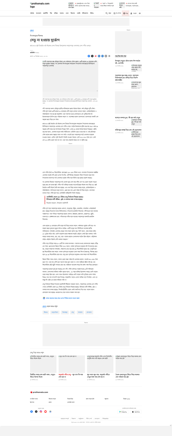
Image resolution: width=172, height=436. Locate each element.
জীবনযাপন (85, 13)
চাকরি (78, 13)
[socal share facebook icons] (89, 57)
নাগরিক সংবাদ (34, 399)
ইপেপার (32, 402)
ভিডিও (92, 13)
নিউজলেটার (105, 419)
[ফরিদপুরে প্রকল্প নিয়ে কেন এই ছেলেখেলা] (136, 134)
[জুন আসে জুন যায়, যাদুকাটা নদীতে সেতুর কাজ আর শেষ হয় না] (100, 364)
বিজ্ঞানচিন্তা (70, 399)
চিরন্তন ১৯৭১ (126, 399)
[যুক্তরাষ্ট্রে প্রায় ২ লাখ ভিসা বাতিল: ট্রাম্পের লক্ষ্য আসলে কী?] (71, 5)
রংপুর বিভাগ (55, 312)
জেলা (32, 31)
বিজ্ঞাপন (74, 419)
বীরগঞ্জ (45, 312)
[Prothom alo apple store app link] (136, 412)
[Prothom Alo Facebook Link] (32, 412)
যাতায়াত (80, 312)
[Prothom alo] (42, 5)
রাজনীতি (45, 13)
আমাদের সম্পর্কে (65, 419)
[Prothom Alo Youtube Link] (46, 412)
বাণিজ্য (56, 13)
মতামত (62, 13)
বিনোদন (73, 13)
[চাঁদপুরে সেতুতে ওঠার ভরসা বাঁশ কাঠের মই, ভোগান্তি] (136, 67)
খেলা (67, 13)
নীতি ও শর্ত (89, 419)
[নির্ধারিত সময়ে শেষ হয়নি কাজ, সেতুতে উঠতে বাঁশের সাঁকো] (43, 364)
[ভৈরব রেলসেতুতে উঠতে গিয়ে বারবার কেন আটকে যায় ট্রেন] (129, 364)
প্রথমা (50, 402)
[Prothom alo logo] (39, 393)
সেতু (73, 312)
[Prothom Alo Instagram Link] (41, 412)
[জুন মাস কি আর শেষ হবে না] (72, 364)
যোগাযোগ (89, 312)
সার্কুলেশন (81, 419)
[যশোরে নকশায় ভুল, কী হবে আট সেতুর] (136, 122)
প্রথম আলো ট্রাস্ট (90, 399)
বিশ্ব (51, 13)
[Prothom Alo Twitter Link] (37, 412)
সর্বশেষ (32, 13)
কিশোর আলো (52, 399)
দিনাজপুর (64, 312)
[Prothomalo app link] (123, 412)
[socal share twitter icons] (92, 57)
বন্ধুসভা (106, 399)
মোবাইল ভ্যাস (71, 402)
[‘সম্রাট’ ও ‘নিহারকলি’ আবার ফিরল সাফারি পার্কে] (97, 5)
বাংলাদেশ (38, 13)
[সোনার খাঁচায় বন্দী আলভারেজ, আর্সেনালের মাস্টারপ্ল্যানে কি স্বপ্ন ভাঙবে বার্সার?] (122, 5)
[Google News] (50, 412)
